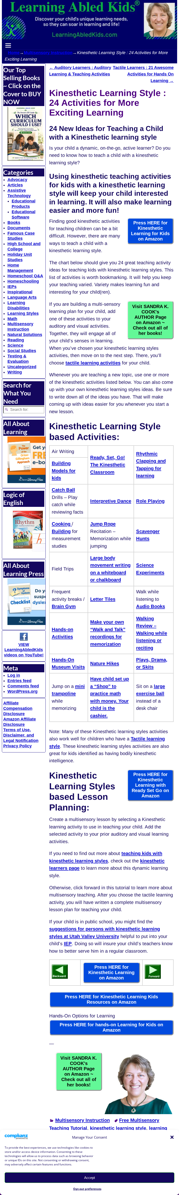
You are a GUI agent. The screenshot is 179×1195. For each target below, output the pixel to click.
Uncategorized (21, 366)
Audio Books (150, 606)
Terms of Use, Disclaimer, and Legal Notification (20, 735)
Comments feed (23, 686)
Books (13, 222)
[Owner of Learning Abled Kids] (138, 1112)
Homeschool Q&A (25, 276)
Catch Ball (63, 489)
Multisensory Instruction (48, 52)
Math (12, 318)
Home (14, 52)
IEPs (12, 286)
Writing (14, 372)
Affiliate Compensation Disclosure (17, 708)
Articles (15, 185)
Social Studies (21, 350)
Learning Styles (23, 313)
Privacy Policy (17, 746)
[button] (172, 1137)
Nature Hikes (104, 663)
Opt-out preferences (87, 1189)
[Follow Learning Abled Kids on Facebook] (24, 639)
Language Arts (22, 297)
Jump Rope (103, 523)
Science (15, 345)
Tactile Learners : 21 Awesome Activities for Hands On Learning (143, 74)
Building (61, 531)
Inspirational (19, 292)
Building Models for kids (64, 471)
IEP (68, 943)
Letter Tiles (102, 599)
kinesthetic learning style (118, 1128)
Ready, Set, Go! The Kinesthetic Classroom (107, 465)
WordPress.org (22, 691)
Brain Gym (64, 606)
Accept (89, 1178)
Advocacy (17, 179)
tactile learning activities (92, 362)
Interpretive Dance (110, 501)
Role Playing (150, 501)
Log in (13, 675)
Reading (15, 340)
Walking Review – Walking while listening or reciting (151, 633)
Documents (18, 228)
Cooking (62, 523)
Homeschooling (23, 281)
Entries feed (19, 680)
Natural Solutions (24, 334)
